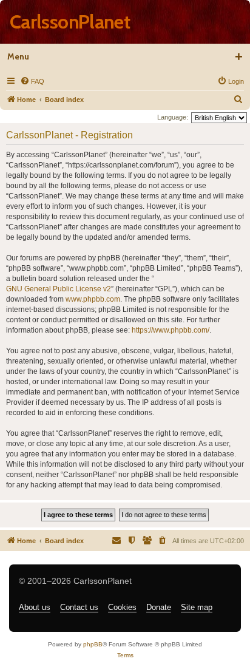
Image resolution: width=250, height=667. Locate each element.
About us (34, 607)
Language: (172, 117)
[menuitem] (32, 81)
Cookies (122, 607)
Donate (158, 607)
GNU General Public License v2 (58, 289)
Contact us (79, 607)
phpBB (93, 644)
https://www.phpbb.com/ (170, 330)
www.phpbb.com (93, 299)
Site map (196, 607)
